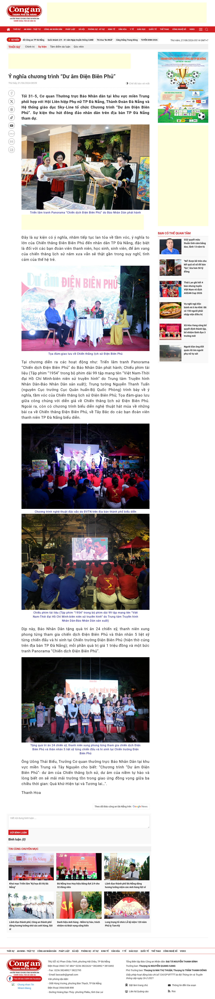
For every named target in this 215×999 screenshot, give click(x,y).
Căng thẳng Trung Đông (92, 40)
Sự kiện (42, 47)
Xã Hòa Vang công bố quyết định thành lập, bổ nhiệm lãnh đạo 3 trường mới (195, 330)
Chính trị (30, 47)
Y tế (132, 29)
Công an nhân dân (53, 29)
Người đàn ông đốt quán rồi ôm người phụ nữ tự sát (194, 350)
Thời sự (16, 29)
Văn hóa (122, 29)
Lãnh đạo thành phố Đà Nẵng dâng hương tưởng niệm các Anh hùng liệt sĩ (125, 885)
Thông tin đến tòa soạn (184, 985)
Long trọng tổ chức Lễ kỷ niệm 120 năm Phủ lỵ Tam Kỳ (126, 924)
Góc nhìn (79, 47)
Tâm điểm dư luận (60, 47)
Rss (174, 991)
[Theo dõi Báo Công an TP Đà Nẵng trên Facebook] (24, 978)
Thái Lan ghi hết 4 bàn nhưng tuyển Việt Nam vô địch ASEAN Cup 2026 (193, 287)
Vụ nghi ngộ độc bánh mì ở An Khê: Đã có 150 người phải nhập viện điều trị (195, 309)
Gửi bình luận (18, 832)
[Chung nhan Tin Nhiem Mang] (24, 986)
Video (192, 29)
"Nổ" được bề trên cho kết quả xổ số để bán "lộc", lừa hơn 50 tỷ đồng (195, 266)
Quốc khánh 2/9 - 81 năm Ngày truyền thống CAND (36, 40)
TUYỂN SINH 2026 (114, 40)
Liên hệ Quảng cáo (138, 991)
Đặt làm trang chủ (138, 985)
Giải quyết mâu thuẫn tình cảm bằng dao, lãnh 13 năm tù (195, 243)
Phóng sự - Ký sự (96, 29)
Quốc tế (153, 29)
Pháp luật (70, 29)
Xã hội (82, 29)
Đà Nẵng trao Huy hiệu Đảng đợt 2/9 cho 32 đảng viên (78, 885)
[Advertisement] (127, 13)
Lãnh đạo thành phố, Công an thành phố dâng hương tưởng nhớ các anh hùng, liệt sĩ (31, 925)
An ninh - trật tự (32, 29)
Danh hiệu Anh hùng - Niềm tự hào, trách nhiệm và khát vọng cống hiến (78, 924)
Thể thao (164, 29)
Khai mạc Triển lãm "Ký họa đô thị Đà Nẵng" (28, 885)
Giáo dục (141, 29)
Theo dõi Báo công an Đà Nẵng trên (113, 806)
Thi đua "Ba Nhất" (70, 40)
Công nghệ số (179, 29)
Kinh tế (111, 29)
